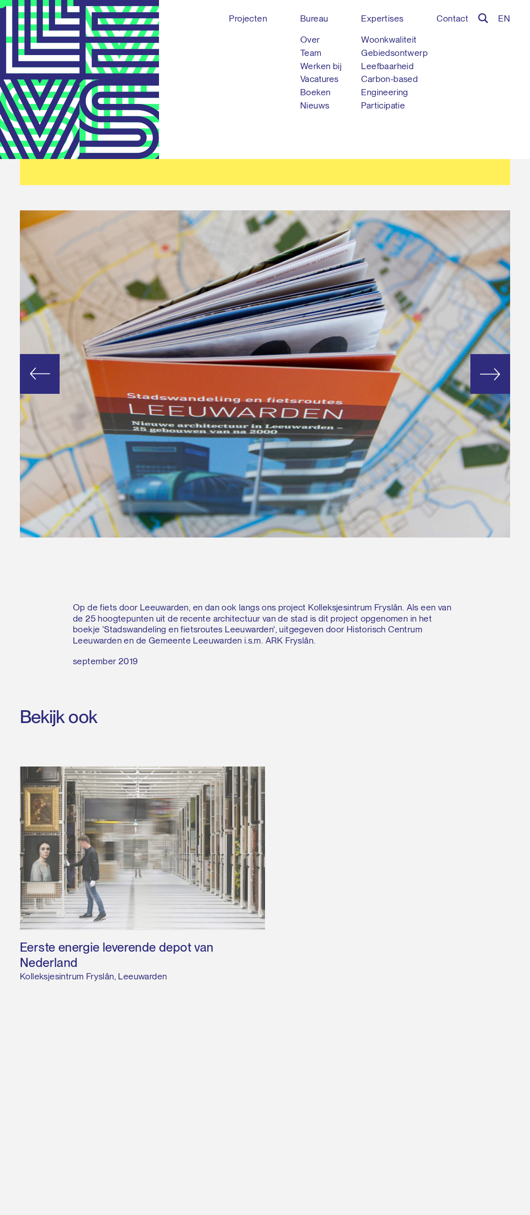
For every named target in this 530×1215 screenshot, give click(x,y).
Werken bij (321, 66)
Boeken (315, 92)
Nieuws (314, 105)
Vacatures (319, 79)
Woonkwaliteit (389, 39)
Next (461, 373)
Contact (452, 18)
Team (311, 53)
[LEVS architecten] (79, 79)
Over (310, 39)
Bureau (314, 18)
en (504, 18)
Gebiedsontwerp (394, 53)
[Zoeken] (483, 18)
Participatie (383, 105)
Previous (69, 373)
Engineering (384, 92)
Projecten (248, 18)
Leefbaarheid (387, 66)
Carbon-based (389, 79)
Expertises (382, 18)
